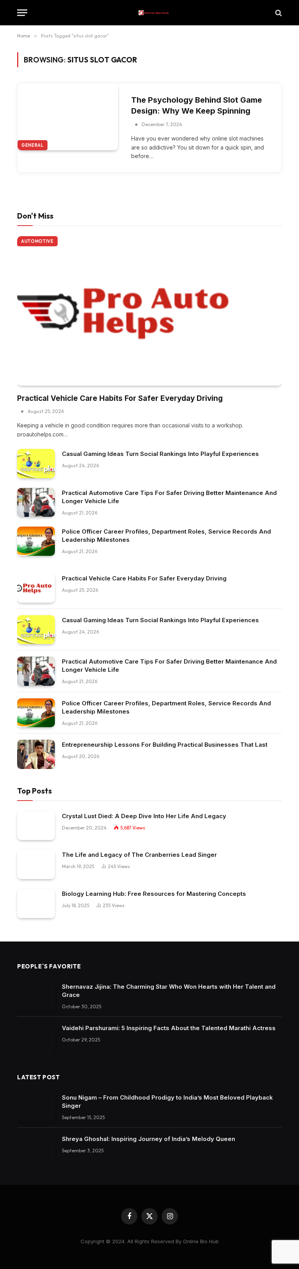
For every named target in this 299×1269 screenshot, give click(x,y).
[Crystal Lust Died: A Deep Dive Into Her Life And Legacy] (36, 825)
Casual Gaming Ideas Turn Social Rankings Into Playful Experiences (160, 453)
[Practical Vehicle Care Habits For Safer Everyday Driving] (149, 311)
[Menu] (22, 12)
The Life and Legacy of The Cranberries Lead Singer (139, 854)
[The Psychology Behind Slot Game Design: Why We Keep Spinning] (68, 116)
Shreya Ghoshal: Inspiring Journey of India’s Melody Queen (148, 1139)
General (32, 145)
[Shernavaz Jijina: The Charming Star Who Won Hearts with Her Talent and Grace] (36, 996)
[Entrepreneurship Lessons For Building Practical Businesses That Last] (36, 754)
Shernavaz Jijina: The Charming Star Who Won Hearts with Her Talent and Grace (169, 990)
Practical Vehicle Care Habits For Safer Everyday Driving (120, 398)
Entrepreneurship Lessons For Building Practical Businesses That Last (164, 744)
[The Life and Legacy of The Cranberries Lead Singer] (36, 864)
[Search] (278, 12)
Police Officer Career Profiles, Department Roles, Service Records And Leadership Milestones (166, 535)
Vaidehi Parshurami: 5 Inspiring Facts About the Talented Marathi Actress (169, 1028)
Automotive (37, 241)
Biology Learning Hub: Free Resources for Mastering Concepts (154, 893)
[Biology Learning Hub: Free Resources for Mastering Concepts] (36, 903)
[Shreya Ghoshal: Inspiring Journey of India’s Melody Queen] (36, 1148)
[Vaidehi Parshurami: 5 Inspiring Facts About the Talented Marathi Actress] (36, 1037)
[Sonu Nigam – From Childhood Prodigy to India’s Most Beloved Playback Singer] (36, 1107)
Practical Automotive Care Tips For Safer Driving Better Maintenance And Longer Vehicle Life (169, 497)
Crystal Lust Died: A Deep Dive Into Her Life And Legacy (144, 816)
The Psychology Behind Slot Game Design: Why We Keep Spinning (196, 105)
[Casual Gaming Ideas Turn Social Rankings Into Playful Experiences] (36, 463)
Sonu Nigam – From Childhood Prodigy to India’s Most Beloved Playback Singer (167, 1101)
